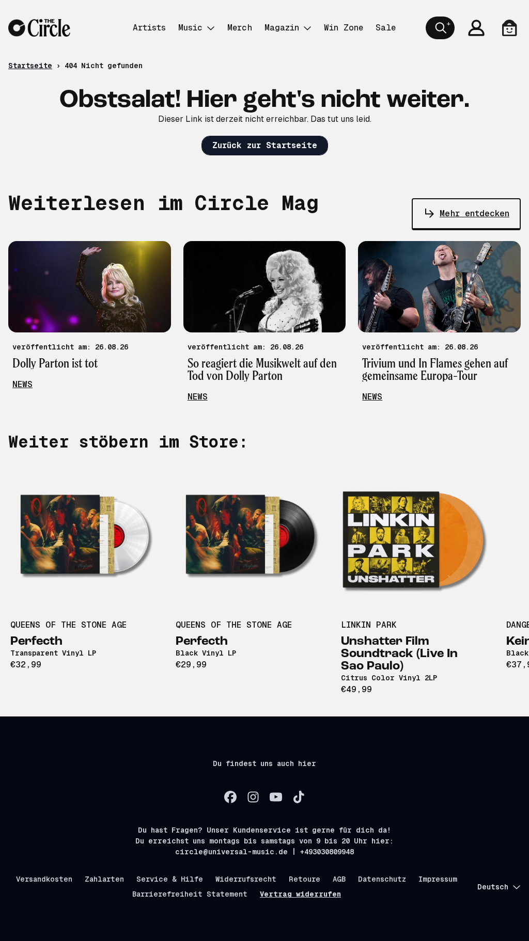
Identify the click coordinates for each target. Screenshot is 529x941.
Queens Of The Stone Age (68, 625)
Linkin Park (369, 625)
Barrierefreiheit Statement (189, 894)
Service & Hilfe (169, 879)
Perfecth (36, 641)
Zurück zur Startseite (264, 145)
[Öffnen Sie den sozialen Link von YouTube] (275, 797)
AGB (339, 879)
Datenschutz (382, 879)
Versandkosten (44, 879)
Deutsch (492, 887)
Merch (239, 28)
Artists (149, 28)
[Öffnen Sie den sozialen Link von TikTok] (298, 797)
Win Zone (343, 28)
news (22, 384)
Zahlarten (104, 879)
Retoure (304, 879)
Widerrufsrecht (245, 879)
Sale (386, 28)
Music (190, 28)
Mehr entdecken (474, 213)
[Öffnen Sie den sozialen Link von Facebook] (230, 797)
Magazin (281, 28)
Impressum (437, 879)
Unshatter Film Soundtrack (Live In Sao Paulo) (399, 654)
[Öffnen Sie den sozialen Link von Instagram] (253, 797)
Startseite (30, 65)
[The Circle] (39, 28)
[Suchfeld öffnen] (440, 28)
